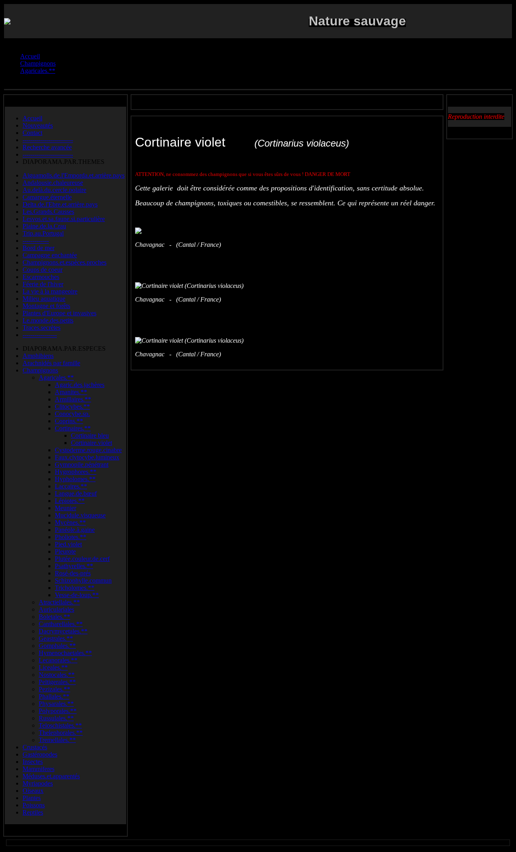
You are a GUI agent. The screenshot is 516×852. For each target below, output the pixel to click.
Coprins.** (69, 421)
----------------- (40, 334)
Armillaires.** (73, 399)
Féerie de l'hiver (43, 284)
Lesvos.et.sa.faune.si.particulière (64, 218)
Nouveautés (38, 125)
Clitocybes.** (72, 406)
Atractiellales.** (59, 602)
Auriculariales (56, 609)
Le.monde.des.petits (48, 320)
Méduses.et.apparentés (51, 776)
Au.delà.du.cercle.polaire (54, 189)
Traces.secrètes (41, 327)
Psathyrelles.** (74, 565)
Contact (32, 132)
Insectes (33, 761)
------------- (36, 240)
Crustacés (35, 747)
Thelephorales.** (61, 732)
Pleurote (65, 551)
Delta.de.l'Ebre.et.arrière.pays (60, 204)
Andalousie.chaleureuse (53, 182)
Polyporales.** (58, 710)
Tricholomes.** (74, 587)
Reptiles (33, 812)
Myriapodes (38, 783)
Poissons (34, 805)
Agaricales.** (56, 377)
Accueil (32, 118)
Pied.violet (68, 544)
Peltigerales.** (57, 681)
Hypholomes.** (75, 479)
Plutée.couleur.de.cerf (82, 558)
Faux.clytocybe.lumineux (87, 457)
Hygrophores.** (75, 471)
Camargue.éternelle (47, 197)
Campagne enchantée (50, 255)
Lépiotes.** (70, 500)
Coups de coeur (42, 269)
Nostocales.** (57, 674)
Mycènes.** (70, 522)
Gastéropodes (40, 754)
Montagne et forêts (46, 305)
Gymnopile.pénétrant (81, 464)
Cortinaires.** (73, 428)
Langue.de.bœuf (76, 493)
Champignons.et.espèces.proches (64, 262)
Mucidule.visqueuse (80, 515)
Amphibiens (38, 355)
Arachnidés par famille (51, 363)
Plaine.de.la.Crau (44, 226)
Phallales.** (54, 696)
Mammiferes (38, 768)
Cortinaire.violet (91, 442)
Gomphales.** (57, 645)
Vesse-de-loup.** (77, 594)
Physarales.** (56, 703)
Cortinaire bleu (90, 435)
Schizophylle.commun (83, 580)
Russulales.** (56, 718)
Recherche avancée (47, 147)
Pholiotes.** (70, 537)
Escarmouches (41, 276)
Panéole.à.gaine (75, 529)
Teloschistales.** (60, 725)
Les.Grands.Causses (48, 211)
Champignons (40, 370)
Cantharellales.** (61, 623)
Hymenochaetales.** (65, 652)
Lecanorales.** (58, 660)
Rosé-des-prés (73, 573)
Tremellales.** (57, 739)
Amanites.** (71, 392)
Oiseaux (33, 790)
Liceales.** (53, 667)
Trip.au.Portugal (43, 233)
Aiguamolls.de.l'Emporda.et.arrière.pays (74, 175)
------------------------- (48, 139)
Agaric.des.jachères (79, 384)
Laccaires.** (71, 486)
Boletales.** (54, 616)
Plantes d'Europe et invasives (59, 313)
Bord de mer (38, 247)
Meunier (65, 508)
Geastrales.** (56, 638)
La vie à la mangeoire (50, 291)
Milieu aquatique (44, 298)
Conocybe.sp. (72, 413)
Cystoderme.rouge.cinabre (88, 450)
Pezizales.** (54, 689)
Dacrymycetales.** (63, 631)
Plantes (32, 797)
